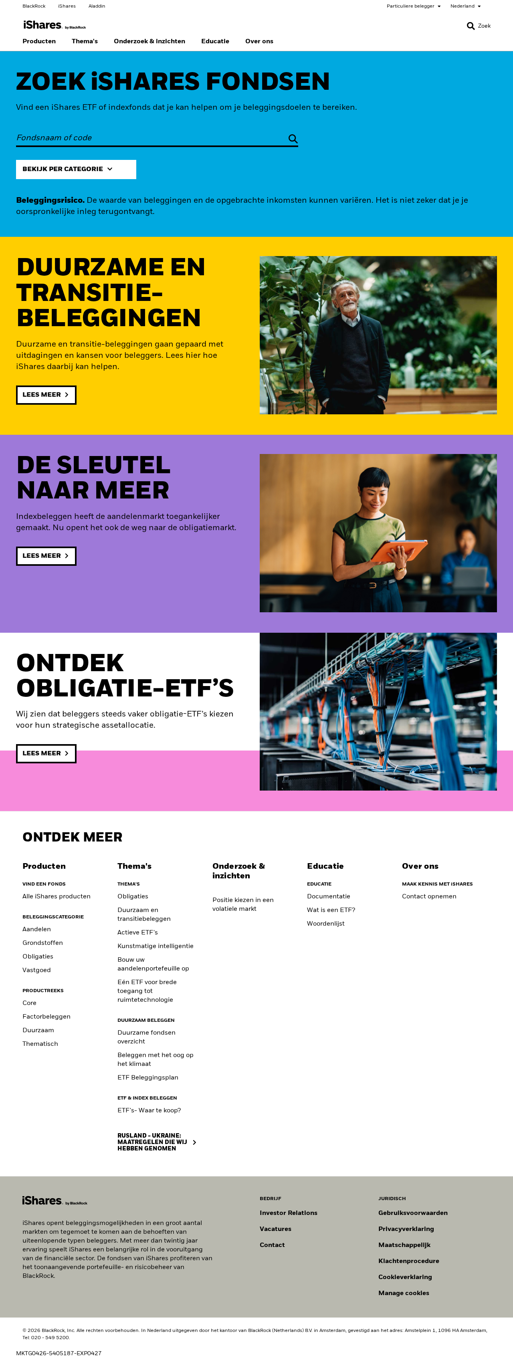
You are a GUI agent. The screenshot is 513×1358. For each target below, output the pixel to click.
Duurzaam (38, 1030)
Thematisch (40, 1044)
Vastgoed (36, 970)
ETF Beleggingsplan (147, 1078)
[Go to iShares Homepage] (54, 25)
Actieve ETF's (137, 933)
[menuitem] (39, 41)
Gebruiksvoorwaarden (413, 1213)
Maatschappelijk (404, 1245)
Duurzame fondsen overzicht (146, 1037)
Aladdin (97, 6)
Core (29, 1003)
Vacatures (275, 1229)
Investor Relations (288, 1213)
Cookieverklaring (405, 1277)
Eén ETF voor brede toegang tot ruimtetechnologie (147, 991)
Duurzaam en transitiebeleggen (144, 914)
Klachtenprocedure (408, 1261)
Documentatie (328, 897)
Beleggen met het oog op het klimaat (155, 1059)
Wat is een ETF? (331, 910)
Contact (272, 1245)
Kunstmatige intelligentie (155, 946)
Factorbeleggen (46, 1017)
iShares (67, 6)
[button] (471, 26)
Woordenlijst (326, 924)
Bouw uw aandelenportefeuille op (153, 964)
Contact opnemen (429, 897)
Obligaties (37, 957)
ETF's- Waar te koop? (149, 1111)
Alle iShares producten (56, 897)
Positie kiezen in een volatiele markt (243, 904)
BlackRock (33, 6)
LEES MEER (41, 395)
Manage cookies (403, 1293)
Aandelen (36, 929)
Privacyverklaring (406, 1229)
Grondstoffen (42, 943)
